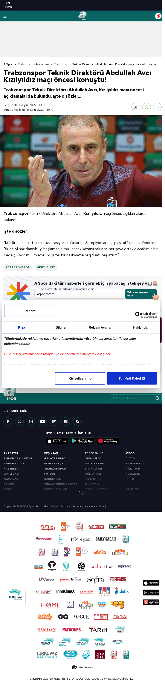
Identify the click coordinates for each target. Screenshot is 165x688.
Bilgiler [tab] (61, 327)
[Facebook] (7, 421)
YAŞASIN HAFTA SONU (98, 489)
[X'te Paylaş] (135, 107)
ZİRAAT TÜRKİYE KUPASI (61, 484)
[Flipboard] (54, 421)
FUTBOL (50, 474)
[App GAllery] (108, 440)
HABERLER (10, 468)
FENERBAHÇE (53, 463)
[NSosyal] (65, 421)
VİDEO (7, 489)
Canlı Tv (132, 489)
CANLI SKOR (12, 474)
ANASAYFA (10, 453)
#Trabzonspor (18, 267)
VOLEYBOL (133, 474)
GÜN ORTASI (93, 474)
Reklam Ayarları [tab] (101, 327)
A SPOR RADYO (13, 463)
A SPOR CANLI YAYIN (17, 458)
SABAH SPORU (94, 458)
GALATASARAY (54, 458)
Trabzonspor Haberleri (33, 64)
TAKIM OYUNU (93, 479)
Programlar (94, 453)
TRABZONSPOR (55, 468)
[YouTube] (42, 421)
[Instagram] (31, 421)
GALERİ (8, 484)
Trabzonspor (16, 213)
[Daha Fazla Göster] (157, 107)
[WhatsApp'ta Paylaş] (146, 107)
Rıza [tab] (21, 327)
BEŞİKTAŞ (51, 453)
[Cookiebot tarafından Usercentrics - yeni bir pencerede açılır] (138, 315)
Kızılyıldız (92, 213)
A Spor (8, 64)
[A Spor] (82, 16)
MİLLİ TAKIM (133, 468)
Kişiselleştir (78, 378)
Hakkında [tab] (140, 327)
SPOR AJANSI (93, 468)
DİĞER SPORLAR (55, 489)
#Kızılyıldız (46, 267)
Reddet (29, 311)
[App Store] (57, 440)
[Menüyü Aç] (5, 16)
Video (130, 453)
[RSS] (77, 421)
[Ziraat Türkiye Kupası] (158, 16)
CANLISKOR (7, 5)
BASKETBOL (52, 479)
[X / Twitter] (19, 421)
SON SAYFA (92, 484)
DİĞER (130, 479)
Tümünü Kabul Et (132, 378)
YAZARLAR (10, 479)
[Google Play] (82, 440)
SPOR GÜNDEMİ (95, 463)
